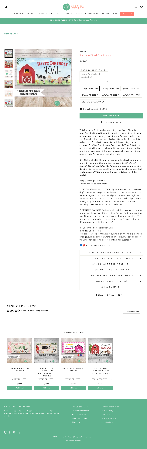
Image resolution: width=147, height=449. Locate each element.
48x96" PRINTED (131, 95)
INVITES (31, 14)
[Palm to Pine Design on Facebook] (10, 432)
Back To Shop (11, 33)
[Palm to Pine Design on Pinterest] (14, 432)
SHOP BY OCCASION (50, 14)
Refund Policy (107, 410)
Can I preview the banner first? (111, 275)
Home (82, 51)
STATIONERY (92, 14)
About (105, 14)
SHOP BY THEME (73, 14)
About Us (76, 422)
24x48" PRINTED (110, 88)
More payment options (111, 122)
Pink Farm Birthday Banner (20, 369)
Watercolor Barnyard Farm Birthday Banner (100, 370)
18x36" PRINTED (90, 88)
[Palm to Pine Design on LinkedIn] (18, 432)
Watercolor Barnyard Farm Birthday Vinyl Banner (46, 372)
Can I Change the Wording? (111, 264)
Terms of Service (108, 418)
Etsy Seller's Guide (80, 407)
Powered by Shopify (73, 441)
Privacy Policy (107, 414)
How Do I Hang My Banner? (111, 270)
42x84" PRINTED (110, 95)
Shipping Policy (108, 422)
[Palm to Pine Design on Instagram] (5, 432)
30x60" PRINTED (131, 88)
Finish (84, 84)
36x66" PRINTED (90, 95)
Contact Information (110, 407)
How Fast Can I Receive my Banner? (111, 258)
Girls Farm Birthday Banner (73, 369)
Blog (116, 14)
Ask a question (111, 287)
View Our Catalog (80, 418)
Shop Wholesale (79, 414)
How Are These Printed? (111, 281)
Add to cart (20, 388)
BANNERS (19, 14)
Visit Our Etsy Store (80, 410)
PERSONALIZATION (91, 70)
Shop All (127, 14)
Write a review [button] (131, 311)
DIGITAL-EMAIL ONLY (93, 101)
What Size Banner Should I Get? (111, 252)
